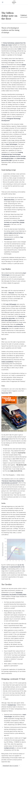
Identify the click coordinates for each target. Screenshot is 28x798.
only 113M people (11, 304)
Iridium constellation (7, 361)
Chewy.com (21, 316)
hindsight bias (12, 705)
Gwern (10, 45)
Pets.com (11, 292)
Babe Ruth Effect (9, 199)
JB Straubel (4, 439)
